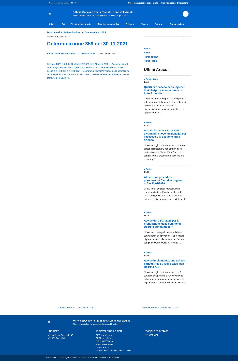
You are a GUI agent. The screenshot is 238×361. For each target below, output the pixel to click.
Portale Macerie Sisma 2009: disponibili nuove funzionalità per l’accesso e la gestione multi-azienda (165, 135)
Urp (130, 3)
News (147, 53)
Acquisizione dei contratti (146, 3)
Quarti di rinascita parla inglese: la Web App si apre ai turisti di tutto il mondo (164, 90)
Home (50, 53)
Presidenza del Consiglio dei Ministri (63, 3)
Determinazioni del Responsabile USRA (85, 32)
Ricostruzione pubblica (108, 24)
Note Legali (64, 357)
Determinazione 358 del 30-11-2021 (87, 43)
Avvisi (147, 48)
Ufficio (52, 24)
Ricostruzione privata (81, 24)
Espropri (159, 24)
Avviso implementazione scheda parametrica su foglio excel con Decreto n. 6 (164, 263)
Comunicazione (177, 24)
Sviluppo (130, 24)
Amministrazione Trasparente (174, 3)
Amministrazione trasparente (82, 357)
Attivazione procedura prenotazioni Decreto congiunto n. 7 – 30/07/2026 (164, 180)
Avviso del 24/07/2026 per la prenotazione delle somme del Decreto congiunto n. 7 (163, 223)
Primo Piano (150, 61)
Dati (63, 24)
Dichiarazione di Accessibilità (107, 357)
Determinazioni (55, 32)
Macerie (144, 24)
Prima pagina (151, 57)
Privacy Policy (52, 357)
